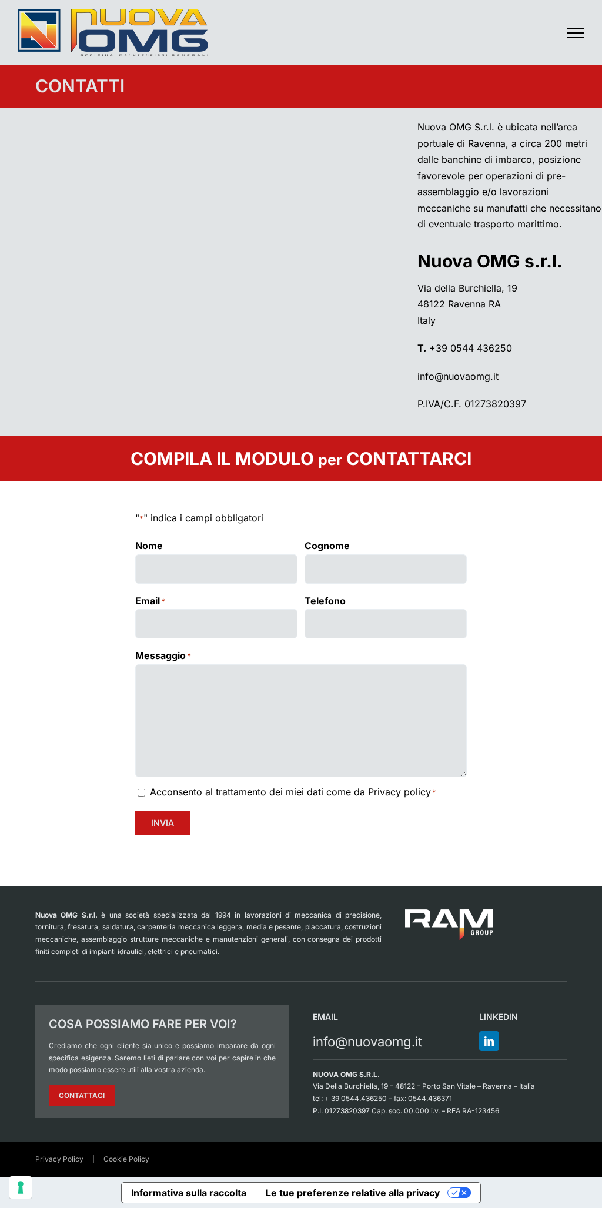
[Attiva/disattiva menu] (575, 33)
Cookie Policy (126, 1159)
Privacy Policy (59, 1159)
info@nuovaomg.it (458, 376)
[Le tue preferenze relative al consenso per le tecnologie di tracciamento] (20, 1187)
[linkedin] (489, 1041)
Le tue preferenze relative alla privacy (353, 1193)
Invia (162, 823)
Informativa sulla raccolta (188, 1193)
